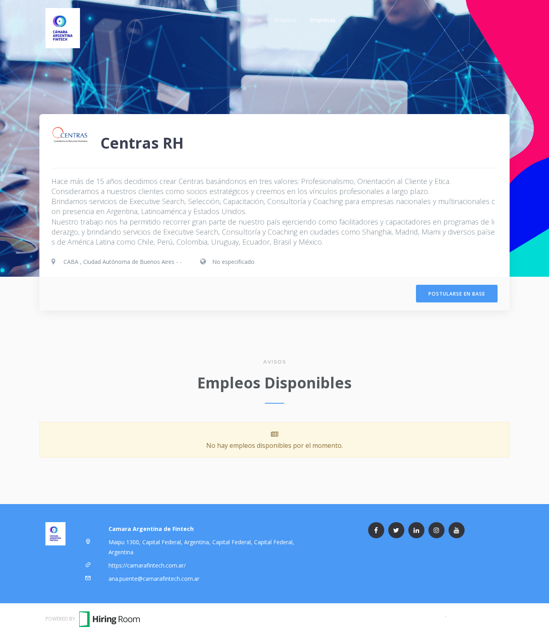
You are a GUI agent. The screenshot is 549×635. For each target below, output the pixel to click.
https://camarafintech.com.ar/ (147, 565)
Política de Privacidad (476, 616)
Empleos (285, 20)
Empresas (323, 20)
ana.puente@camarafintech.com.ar (154, 578)
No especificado (233, 261)
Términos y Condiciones (412, 616)
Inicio (255, 20)
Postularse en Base (456, 293)
